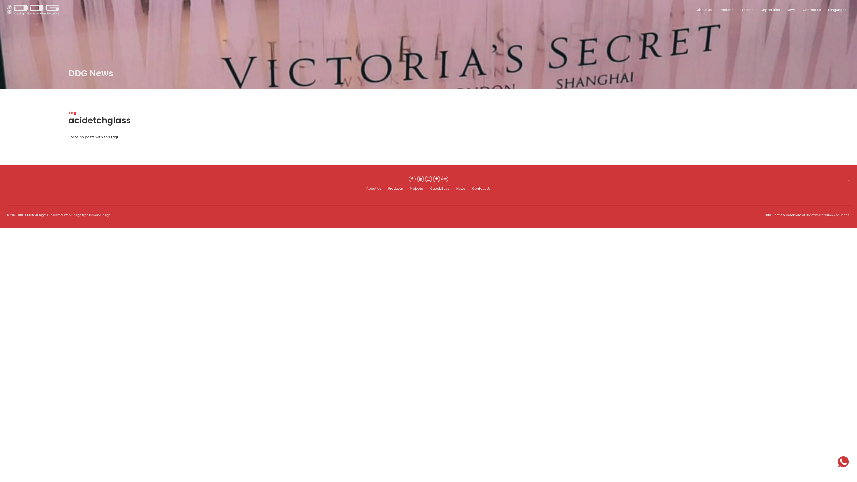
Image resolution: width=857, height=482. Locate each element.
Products (726, 10)
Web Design (72, 215)
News (791, 10)
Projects (747, 10)
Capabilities (770, 10)
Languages (837, 10)
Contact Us (812, 10)
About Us (704, 10)
